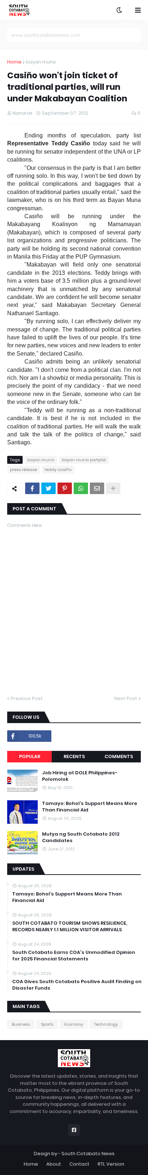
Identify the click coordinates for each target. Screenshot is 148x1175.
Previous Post (27, 698)
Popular (29, 756)
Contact (79, 1164)
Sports (47, 1024)
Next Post (125, 698)
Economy (73, 1024)
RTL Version (111, 1164)
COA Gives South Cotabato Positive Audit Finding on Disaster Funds (77, 984)
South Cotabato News (88, 1153)
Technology (106, 1024)
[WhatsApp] (81, 488)
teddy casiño (58, 469)
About (53, 1164)
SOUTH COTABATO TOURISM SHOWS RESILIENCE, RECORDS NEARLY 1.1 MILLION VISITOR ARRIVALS (69, 926)
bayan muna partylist (84, 460)
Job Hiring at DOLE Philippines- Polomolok (79, 776)
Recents (74, 756)
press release (23, 469)
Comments (119, 756)
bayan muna (41, 61)
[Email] (97, 488)
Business (21, 1024)
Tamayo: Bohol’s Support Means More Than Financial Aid (89, 806)
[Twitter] (48, 488)
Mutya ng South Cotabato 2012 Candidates (81, 837)
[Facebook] (32, 488)
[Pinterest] (64, 488)
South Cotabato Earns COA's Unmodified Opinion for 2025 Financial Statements (73, 955)
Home (14, 61)
